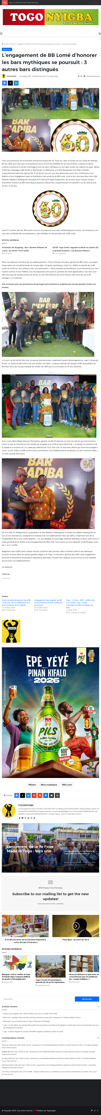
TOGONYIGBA (11, 76)
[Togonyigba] (50, 18)
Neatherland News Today (10, 1065)
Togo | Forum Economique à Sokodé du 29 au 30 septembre (49, 981)
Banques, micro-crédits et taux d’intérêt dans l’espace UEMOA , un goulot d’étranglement (16, 976)
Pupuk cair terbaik (7, 1045)
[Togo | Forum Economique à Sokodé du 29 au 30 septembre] (50, 966)
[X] (25, 818)
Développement (14, 838)
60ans (33, 784)
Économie (12, 44)
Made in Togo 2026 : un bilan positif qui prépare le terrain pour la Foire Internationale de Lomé (31, 848)
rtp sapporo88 (6, 1058)
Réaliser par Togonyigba (46, 1111)
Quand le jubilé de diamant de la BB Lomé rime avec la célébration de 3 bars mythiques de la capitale (16, 602)
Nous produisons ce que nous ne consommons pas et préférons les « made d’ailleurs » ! (84, 976)
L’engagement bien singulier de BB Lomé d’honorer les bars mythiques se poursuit (48, 602)
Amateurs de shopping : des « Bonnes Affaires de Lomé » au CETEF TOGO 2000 (30, 1014)
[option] (50, 848)
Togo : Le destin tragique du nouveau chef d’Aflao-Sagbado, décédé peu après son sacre (33, 1031)
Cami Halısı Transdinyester (10, 1072)
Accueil (5, 44)
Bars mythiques (49, 784)
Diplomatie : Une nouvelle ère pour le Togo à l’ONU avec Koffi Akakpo (26, 1021)
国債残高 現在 (6, 1052)
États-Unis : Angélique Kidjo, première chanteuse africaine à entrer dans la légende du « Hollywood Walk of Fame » (42, 1017)
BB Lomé (67, 784)
